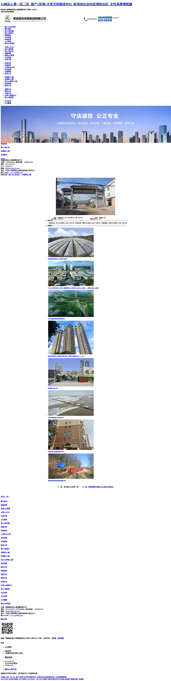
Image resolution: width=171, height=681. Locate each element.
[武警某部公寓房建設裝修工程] (71, 449)
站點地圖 (60, 638)
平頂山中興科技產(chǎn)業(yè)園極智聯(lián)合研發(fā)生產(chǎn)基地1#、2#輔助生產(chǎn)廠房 (73, 288)
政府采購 (8, 69)
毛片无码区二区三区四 (26, 679)
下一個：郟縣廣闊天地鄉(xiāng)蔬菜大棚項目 (98, 487)
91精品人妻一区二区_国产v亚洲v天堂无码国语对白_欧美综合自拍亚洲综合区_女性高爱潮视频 (66, 4)
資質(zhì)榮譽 (9, 55)
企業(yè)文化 (9, 47)
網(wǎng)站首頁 (10, 27)
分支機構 (8, 103)
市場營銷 (8, 71)
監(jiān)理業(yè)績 (11, 81)
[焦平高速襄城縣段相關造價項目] (71, 316)
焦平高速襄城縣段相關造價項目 (56, 318)
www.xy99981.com (16, 172)
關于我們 (8, 29)
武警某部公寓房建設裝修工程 (56, 451)
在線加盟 (8, 39)
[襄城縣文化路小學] (71, 386)
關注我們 (4, 619)
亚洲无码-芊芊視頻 (57, 679)
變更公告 (8, 91)
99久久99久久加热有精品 (9, 679)
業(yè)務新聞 (9, 97)
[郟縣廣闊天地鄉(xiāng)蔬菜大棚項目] (71, 256)
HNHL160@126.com (13, 168)
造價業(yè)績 (9, 79)
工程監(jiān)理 (10, 67)
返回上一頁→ (5, 496)
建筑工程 (8, 73)
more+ (3, 158)
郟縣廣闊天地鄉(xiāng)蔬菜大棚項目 (57, 259)
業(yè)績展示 (9, 33)
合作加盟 (8, 37)
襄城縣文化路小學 (53, 388)
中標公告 (8, 93)
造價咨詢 (8, 65)
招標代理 (8, 63)
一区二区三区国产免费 (43, 679)
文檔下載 (8, 59)
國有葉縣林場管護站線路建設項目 (57, 480)
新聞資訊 (8, 35)
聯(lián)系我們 (10, 43)
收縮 (2, 643)
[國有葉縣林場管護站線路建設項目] (71, 478)
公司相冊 (8, 57)
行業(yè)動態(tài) (10, 95)
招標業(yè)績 (9, 77)
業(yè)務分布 (9, 51)
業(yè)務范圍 (9, 31)
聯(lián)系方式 (11, 669)
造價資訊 (4, 154)
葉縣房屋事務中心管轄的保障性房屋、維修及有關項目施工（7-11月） (66, 356)
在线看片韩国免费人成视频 (74, 679)
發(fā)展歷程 (9, 49)
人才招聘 (8, 41)
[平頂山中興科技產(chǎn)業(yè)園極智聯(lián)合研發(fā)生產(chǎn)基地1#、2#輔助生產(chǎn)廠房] (71, 286)
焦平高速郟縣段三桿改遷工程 (56, 417)
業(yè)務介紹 (5, 147)
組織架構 (8, 53)
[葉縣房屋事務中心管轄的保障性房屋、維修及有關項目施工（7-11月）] (71, 354)
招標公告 (8, 89)
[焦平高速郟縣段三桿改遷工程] (71, 415)
